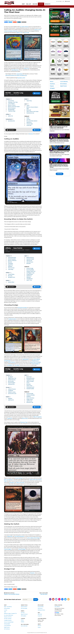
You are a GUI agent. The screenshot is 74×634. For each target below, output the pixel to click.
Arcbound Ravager (12, 257)
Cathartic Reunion (12, 389)
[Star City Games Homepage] (11, 3)
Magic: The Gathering (53, 46)
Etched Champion (12, 259)
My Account (41, 605)
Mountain (29, 263)
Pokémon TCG (59, 46)
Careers (39, 627)
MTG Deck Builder (24, 608)
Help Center (40, 614)
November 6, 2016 (21, 77)
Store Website (57, 606)
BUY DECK (37, 93)
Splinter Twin (19, 32)
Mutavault (29, 110)
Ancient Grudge (30, 268)
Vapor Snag (29, 100)
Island (28, 105)
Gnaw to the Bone (30, 398)
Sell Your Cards (59, 1)
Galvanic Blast (11, 282)
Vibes (59, 54)
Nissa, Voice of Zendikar (35, 362)
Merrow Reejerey (11, 108)
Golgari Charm (30, 399)
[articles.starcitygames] (68, 599)
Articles (22, 620)
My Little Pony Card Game (59, 74)
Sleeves (51, 81)
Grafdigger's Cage (30, 272)
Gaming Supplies (7, 623)
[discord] (56, 599)
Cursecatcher (19, 73)
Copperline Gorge (30, 379)
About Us (39, 625)
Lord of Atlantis (11, 103)
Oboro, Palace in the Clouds (32, 111)
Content (41, 4)
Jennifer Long (7, 20)
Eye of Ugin (26, 32)
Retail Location (58, 605)
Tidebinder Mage (11, 111)
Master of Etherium (12, 260)
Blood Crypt (29, 376)
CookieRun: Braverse (7, 620)
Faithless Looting (11, 392)
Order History (40, 608)
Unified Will (29, 125)
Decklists (47, 4)
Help (63, 1)
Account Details (40, 606)
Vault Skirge (10, 269)
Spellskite (10, 266)
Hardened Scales (12, 319)
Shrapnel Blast (30, 274)
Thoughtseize (30, 278)
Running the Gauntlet (22, 307)
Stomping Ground (30, 387)
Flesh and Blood (66, 65)
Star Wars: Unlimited (53, 74)
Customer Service (42, 618)
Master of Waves (11, 105)
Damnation (11, 482)
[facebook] (62, 599)
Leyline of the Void (33, 479)
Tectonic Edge (30, 123)
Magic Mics (10, 536)
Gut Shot (28, 119)
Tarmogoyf (17, 365)
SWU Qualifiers (23, 615)
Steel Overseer (11, 267)
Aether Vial (26, 68)
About (39, 624)
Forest (28, 382)
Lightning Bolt (25, 359)
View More (59, 173)
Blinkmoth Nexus (30, 257)
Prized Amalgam (35, 363)
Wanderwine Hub (30, 113)
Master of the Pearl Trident (14, 106)
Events (22, 610)
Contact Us (40, 615)
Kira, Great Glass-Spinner (32, 120)
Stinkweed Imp (11, 384)
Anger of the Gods (20, 482)
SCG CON (35, 4)
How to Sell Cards (24, 625)
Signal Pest (10, 264)
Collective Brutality (31, 395)
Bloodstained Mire (30, 378)
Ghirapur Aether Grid (31, 271)
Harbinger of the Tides (13, 102)
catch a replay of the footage (33, 537)
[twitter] (65, 599)
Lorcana (53, 54)
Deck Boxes (52, 83)
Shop (23, 4)
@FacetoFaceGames (10, 75)
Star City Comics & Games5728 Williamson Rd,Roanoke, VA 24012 (59, 610)
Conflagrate (10, 390)
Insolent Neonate (11, 379)
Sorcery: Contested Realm (66, 55)
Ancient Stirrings (18, 478)
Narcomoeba (11, 381)
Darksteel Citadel (30, 259)
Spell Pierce (29, 122)
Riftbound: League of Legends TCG (66, 46)
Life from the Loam (12, 393)
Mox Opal (10, 275)
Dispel (28, 117)
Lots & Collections (64, 81)
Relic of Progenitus (37, 416)
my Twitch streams (24, 26)
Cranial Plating (11, 274)
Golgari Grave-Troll (12, 378)
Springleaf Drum (11, 277)
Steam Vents (29, 385)
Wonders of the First (7, 616)
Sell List (28, 4)
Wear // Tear (29, 280)
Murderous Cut (35, 360)
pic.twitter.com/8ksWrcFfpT (21, 75)
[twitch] (50, 599)
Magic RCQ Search (24, 614)
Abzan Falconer (11, 362)
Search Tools (24, 605)
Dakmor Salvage (30, 381)
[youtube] (53, 599)
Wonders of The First (59, 65)
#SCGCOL (31, 133)
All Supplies (52, 88)
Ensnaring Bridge (30, 269)
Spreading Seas (15, 69)
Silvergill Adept (11, 109)
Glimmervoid (29, 260)
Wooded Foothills (30, 388)
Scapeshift (9, 418)
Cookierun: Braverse (66, 74)
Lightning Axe (11, 399)
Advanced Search (24, 606)
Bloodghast (9, 365)
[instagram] (59, 599)
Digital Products (63, 86)
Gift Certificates (63, 83)
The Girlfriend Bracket (19, 536)
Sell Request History (41, 610)
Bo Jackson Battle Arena (53, 65)
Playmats (52, 86)
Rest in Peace (25, 418)
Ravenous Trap (30, 402)
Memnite (10, 262)
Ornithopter (10, 263)
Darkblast (10, 398)
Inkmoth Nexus (30, 262)
